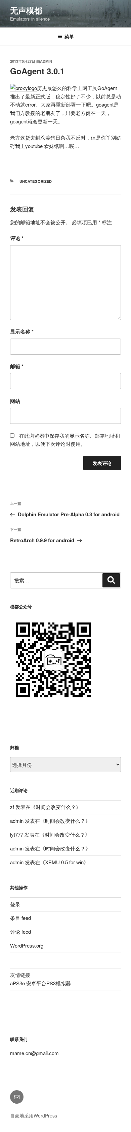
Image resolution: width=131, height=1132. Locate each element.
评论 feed (20, 931)
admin (46, 61)
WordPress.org (26, 945)
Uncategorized (35, 181)
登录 (15, 904)
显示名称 (22, 331)
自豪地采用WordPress (33, 1115)
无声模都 (26, 10)
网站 (15, 401)
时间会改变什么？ (56, 806)
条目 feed (20, 917)
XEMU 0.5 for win (64, 862)
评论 (17, 238)
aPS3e (17, 983)
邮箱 (17, 366)
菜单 (69, 36)
